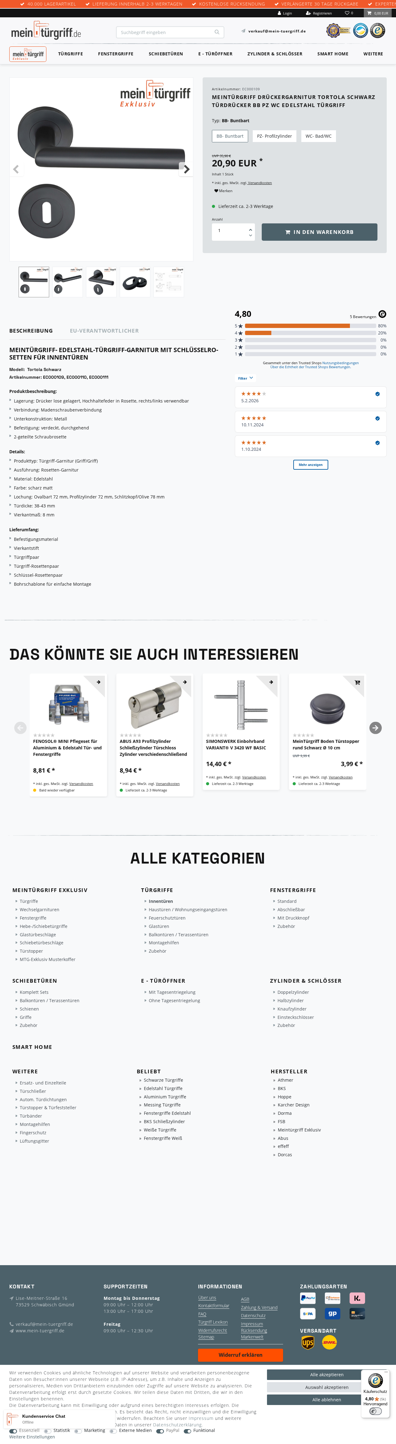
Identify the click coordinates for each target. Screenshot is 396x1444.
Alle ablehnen (326, 1400)
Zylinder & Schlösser (275, 54)
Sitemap (206, 1337)
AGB (245, 1299)
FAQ (202, 1314)
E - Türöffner (215, 54)
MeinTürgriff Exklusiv (27, 53)
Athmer (285, 1080)
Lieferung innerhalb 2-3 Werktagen (138, 4)
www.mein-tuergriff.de (40, 1331)
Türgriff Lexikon (213, 1322)
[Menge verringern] (250, 236)
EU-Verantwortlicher (104, 330)
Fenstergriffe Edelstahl (167, 1113)
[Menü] (386, 1373)
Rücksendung (254, 1330)
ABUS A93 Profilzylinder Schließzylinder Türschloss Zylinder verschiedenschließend (153, 747)
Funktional (204, 1430)
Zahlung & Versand (259, 1307)
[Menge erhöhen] (250, 227)
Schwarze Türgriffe (163, 1080)
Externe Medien (135, 1430)
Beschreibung (31, 330)
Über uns (207, 1297)
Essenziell (29, 1430)
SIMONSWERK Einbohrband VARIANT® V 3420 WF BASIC (236, 744)
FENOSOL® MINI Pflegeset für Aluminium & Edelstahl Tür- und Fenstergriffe (67, 747)
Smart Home (332, 54)
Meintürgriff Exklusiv (299, 1130)
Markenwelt (252, 1337)
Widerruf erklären (241, 1354)
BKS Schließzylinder (164, 1121)
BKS (282, 1088)
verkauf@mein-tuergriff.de (277, 30)
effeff (283, 1146)
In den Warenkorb (323, 231)
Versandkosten (259, 182)
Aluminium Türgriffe (165, 1097)
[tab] (39, 331)
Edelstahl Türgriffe (163, 1088)
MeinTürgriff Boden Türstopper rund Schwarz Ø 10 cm (326, 744)
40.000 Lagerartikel (52, 4)
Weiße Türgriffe (160, 1130)
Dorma (285, 1113)
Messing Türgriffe (162, 1105)
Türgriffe (70, 54)
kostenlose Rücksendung (232, 4)
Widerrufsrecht (212, 1330)
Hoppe (284, 1097)
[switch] (375, 1411)
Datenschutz (253, 1315)
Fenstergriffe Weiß (163, 1138)
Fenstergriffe (116, 54)
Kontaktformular (213, 1305)
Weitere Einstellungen (32, 1437)
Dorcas (285, 1154)
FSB (281, 1121)
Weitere (373, 54)
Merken (225, 190)
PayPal (172, 1430)
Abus (283, 1138)
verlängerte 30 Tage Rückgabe (320, 4)
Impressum (252, 1324)
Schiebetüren (166, 54)
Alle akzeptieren (327, 1374)
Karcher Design (294, 1105)
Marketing (94, 1430)
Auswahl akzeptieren (327, 1387)
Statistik (62, 1430)
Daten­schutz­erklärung (177, 1425)
